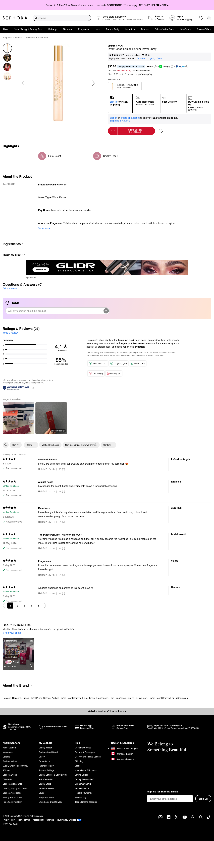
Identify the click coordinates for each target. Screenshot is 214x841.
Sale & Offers (204, 29)
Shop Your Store (46, 797)
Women (18, 37)
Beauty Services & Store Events (53, 774)
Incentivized (57, 430)
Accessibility (80, 797)
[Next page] (45, 606)
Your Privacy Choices (66, 819)
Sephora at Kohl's (83, 783)
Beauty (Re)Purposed (12, 797)
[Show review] (18, 418)
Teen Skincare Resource (86, 801)
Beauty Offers (45, 783)
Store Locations (82, 788)
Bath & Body (112, 29)
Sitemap (50, 819)
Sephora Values (10, 761)
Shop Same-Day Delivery (50, 801)
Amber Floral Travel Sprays (66, 698)
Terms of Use (24, 819)
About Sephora (9, 747)
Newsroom (8, 752)
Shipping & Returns (120, 120)
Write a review (10, 332)
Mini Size (130, 29)
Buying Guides (81, 774)
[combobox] (62, 18)
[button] (155, 66)
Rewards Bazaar (46, 788)
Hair (97, 29)
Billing (78, 765)
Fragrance (83, 29)
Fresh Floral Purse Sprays (36, 698)
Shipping (79, 761)
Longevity (151, 58)
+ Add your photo (12, 632)
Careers (6, 756)
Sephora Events (10, 774)
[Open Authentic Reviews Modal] (32, 387)
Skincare (67, 29)
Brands (145, 29)
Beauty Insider (45, 747)
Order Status (44, 761)
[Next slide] (93, 83)
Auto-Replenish (46, 779)
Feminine (141, 58)
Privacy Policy (9, 819)
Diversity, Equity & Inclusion (15, 788)
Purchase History (46, 765)
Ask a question (133, 55)
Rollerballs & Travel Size (37, 37)
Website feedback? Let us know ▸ (107, 711)
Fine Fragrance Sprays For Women (128, 698)
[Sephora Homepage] (15, 18)
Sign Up (203, 798)
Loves (41, 792)
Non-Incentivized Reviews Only (79, 444)
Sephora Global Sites (12, 783)
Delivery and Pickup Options (88, 756)
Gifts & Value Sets (164, 29)
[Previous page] (4, 606)
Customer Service (83, 747)
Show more (44, 228)
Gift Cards (185, 29)
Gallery (42, 756)
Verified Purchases (50, 444)
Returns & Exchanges (85, 752)
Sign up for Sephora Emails (162, 791)
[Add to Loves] (161, 130)
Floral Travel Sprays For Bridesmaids (168, 698)
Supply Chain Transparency (15, 765)
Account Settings (46, 770)
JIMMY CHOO (115, 45)
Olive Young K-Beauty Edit (28, 29)
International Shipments (85, 770)
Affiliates (6, 770)
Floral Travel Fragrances (95, 698)
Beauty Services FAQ (84, 779)
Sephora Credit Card (48, 752)
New (5, 29)
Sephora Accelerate (12, 792)
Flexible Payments (83, 792)
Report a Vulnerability (12, 801)
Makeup (52, 29)
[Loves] (201, 18)
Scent (159, 58)
